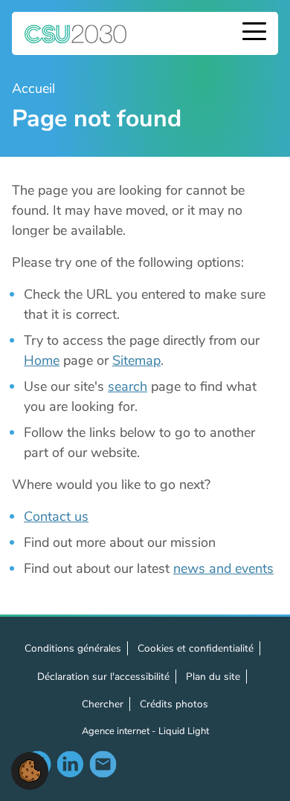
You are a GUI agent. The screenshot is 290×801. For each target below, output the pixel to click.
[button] (30, 770)
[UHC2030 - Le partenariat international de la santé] (76, 33)
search (127, 386)
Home (41, 360)
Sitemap (136, 360)
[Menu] (254, 33)
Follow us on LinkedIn (70, 763)
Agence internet (117, 731)
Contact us (56, 516)
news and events (223, 568)
